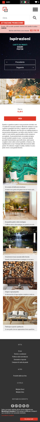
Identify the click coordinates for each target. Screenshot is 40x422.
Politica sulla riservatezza (20, 357)
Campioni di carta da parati (20, 362)
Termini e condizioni (20, 354)
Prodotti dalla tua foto (20, 376)
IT (22, 2)
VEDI (20, 118)
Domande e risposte (20, 359)
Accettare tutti (29, 419)
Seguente (25, 67)
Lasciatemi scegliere (7, 415)
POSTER (20, 49)
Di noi (20, 351)
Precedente (15, 62)
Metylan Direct (20, 389)
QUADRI (20, 47)
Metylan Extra (20, 392)
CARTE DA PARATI (20, 45)
